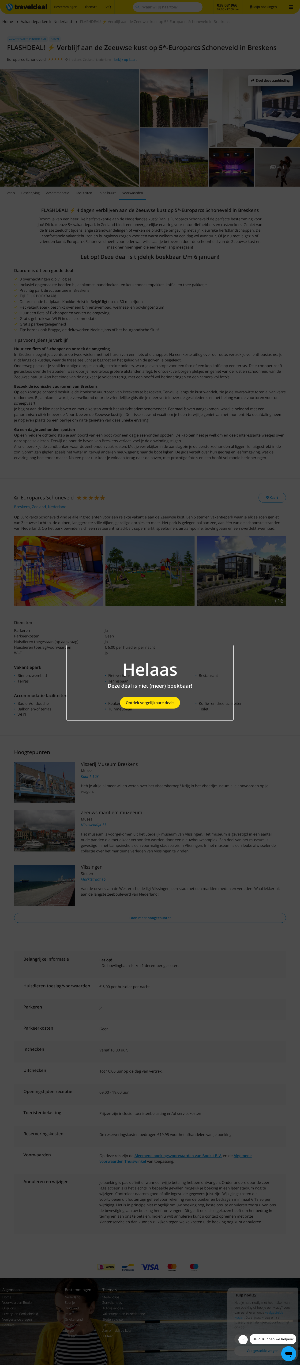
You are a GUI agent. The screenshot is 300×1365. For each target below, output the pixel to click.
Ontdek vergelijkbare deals (150, 702)
